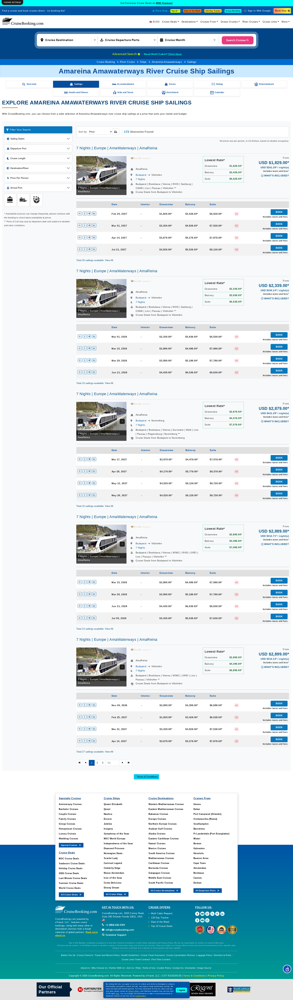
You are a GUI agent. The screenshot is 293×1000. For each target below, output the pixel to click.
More (285, 21)
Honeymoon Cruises (70, 828)
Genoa (197, 804)
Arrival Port (16, 187)
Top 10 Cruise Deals (162, 926)
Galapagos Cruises (159, 873)
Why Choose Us (100, 968)
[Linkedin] (222, 914)
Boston (197, 843)
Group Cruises (67, 824)
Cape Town (199, 863)
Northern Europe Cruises (163, 824)
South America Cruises (162, 853)
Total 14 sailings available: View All (94, 628)
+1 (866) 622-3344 (115, 925)
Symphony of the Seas (116, 833)
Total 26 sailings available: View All (94, 260)
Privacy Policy (216, 975)
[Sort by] (115, 131)
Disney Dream (111, 887)
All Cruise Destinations (163, 890)
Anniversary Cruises (70, 804)
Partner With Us (117, 968)
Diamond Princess (114, 848)
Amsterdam (199, 868)
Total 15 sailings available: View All (94, 383)
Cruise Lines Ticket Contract (136, 959)
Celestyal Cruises (164, 3)
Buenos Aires (201, 858)
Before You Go (68, 955)
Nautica (108, 814)
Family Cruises (67, 819)
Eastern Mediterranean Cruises (166, 809)
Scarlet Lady (111, 858)
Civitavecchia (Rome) (205, 819)
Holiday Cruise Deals (70, 868)
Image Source (204, 968)
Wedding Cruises (68, 838)
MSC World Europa (114, 838)
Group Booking (233, 11)
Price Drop (161, 10)
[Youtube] (202, 914)
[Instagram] (207, 914)
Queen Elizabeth (113, 804)
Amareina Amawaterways (167, 61)
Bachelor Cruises (68, 809)
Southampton (201, 824)
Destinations (189, 21)
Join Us (130, 968)
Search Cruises (236, 40)
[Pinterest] (217, 914)
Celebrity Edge (112, 868)
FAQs (138, 968)
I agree (181, 990)
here (117, 993)
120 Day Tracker (160, 917)
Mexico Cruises (157, 848)
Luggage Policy (204, 955)
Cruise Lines (270, 21)
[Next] (122, 421)
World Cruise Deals (70, 888)
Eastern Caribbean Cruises (164, 838)
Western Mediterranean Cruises (166, 804)
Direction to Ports (222, 955)
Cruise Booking (106, 61)
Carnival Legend (113, 863)
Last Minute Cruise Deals (73, 878)
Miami (196, 838)
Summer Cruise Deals (71, 883)
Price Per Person (19, 178)
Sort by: (83, 131)
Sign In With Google (259, 10)
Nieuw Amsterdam (114, 873)
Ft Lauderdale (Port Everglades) (211, 833)
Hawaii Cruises (157, 843)
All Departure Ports (206, 890)
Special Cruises (69, 845)
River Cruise (127, 61)
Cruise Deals (169, 21)
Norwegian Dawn (113, 853)
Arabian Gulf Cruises (160, 828)
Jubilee (108, 824)
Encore (108, 819)
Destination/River (19, 168)
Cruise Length (17, 158)
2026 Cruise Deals (69, 873)
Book (279, 212)
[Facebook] (197, 914)
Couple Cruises (67, 814)
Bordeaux (198, 873)
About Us (85, 968)
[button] (69, 40)
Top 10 (174, 11)
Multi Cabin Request (162, 913)
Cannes (197, 878)
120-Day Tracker (213, 11)
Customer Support (115, 935)
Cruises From (208, 21)
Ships (143, 61)
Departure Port (18, 148)
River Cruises (250, 21)
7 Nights (140, 179)
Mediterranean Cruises (161, 858)
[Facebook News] (197, 920)
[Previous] (80, 421)
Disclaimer (190, 968)
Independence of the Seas (118, 843)
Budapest (141, 175)
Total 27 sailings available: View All (94, 751)
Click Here (175, 54)
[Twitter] (212, 914)
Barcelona (199, 828)
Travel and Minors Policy (107, 955)
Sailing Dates (17, 138)
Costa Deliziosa (112, 882)
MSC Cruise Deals (69, 858)
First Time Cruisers (161, 959)
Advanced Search (125, 54)
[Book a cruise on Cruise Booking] (23, 22)
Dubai (196, 809)
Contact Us (178, 968)
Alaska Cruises (157, 833)
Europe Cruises (157, 819)
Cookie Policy (164, 968)
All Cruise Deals (70, 895)
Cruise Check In (85, 955)
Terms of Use (148, 968)
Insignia (108, 828)
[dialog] (12, 2)
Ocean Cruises (229, 21)
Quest (107, 809)
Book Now (281, 10)
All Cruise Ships (114, 894)
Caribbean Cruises (159, 863)
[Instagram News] (207, 920)
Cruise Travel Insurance (153, 955)
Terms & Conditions (146, 776)
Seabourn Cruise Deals (72, 863)
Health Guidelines (130, 955)
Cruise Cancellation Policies (181, 955)
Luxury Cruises (67, 833)
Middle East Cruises (160, 878)
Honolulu (198, 853)
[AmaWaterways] (141, 157)
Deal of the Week (192, 11)
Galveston (199, 848)
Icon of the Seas (113, 878)
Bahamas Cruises (158, 814)
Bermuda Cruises (158, 868)
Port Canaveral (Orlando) (207, 814)
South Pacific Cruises (161, 882)
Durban (197, 882)
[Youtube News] (202, 920)
